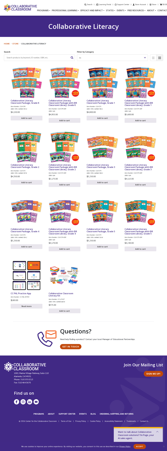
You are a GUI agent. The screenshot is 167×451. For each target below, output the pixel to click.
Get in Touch (70, 346)
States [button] (110, 10)
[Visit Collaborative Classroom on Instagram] (23, 401)
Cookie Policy (95, 421)
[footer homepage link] (25, 366)
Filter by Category (85, 51)
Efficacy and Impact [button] (91, 10)
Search (7, 51)
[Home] (20, 7)
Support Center (67, 414)
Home (7, 43)
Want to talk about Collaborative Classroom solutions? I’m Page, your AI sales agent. (136, 435)
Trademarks (131, 421)
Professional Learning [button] (64, 10)
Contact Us (144, 421)
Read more (27, 306)
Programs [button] (43, 10)
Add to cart (26, 118)
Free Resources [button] (135, 10)
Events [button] (120, 10)
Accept (139, 446)
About (51, 414)
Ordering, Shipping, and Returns (116, 414)
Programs (39, 414)
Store (15, 43)
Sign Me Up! (153, 373)
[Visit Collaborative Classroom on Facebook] (16, 401)
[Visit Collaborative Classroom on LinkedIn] (29, 401)
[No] (163, 446)
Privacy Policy (80, 421)
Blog (93, 414)
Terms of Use (66, 421)
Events (83, 414)
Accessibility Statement (114, 421)
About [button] (150, 10)
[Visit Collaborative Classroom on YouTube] (36, 401)
